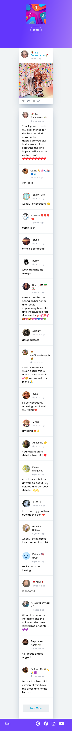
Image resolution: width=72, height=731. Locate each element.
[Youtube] (61, 724)
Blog (36, 29)
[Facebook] (46, 724)
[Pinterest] (38, 724)
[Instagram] (53, 724)
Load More (36, 708)
